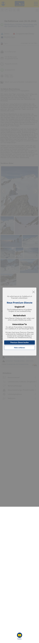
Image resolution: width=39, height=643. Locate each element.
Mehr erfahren (19, 348)
